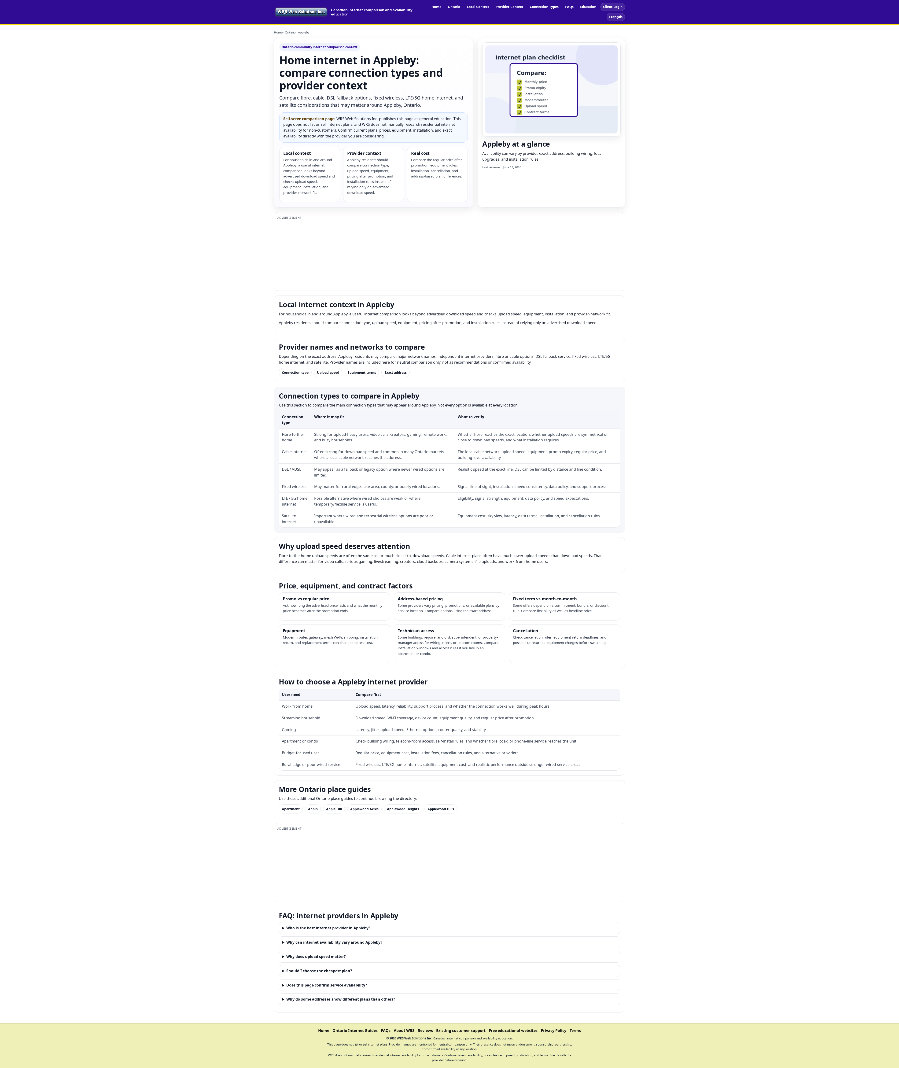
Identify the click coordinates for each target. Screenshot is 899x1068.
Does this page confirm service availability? (326, 985)
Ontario (454, 6)
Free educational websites (513, 1030)
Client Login (613, 6)
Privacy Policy (553, 1030)
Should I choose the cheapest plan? (319, 970)
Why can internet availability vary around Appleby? (334, 942)
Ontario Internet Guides (355, 1030)
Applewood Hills (440, 809)
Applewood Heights (403, 809)
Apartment (291, 809)
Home (436, 6)
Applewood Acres (364, 809)
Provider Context (509, 6)
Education (588, 6)
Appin (313, 809)
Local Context (478, 6)
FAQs (569, 6)
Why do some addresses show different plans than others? (340, 999)
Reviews (425, 1030)
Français (616, 17)
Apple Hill (334, 809)
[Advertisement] (417, 254)
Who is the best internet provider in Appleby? (328, 928)
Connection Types (544, 6)
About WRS (404, 1030)
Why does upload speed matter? (316, 956)
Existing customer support (461, 1030)
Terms (575, 1030)
